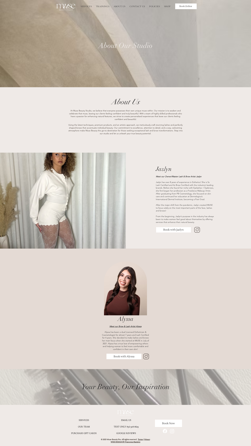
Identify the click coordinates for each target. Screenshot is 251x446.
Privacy (147, 439)
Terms (140, 439)
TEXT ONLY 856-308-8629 (126, 426)
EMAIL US (126, 420)
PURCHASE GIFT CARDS (84, 433)
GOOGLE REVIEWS (126, 433)
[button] (173, 230)
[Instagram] (172, 431)
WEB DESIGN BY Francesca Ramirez (125, 442)
